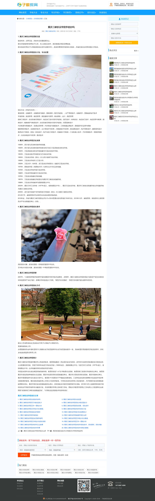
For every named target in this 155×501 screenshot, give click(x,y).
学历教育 (67, 12)
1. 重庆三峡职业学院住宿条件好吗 (29, 399)
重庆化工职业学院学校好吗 (123, 105)
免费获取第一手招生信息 (124, 43)
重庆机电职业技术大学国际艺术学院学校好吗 (68, 431)
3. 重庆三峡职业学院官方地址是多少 (30, 402)
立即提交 (24, 455)
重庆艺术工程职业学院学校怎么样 (125, 111)
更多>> (136, 51)
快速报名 (103, 12)
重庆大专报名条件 (65, 470)
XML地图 (60, 483)
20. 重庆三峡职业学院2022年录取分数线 (75, 428)
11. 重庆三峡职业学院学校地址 (28, 415)
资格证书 (79, 12)
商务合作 (40, 491)
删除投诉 (40, 488)
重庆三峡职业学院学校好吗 (123, 92)
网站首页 (23, 12)
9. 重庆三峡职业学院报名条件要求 (29, 412)
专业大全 (44, 12)
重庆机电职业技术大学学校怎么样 (125, 74)
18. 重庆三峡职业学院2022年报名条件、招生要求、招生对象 (82, 424)
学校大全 (33, 12)
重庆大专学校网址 (67, 472)
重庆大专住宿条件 (93, 472)
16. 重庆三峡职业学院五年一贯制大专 (74, 421)
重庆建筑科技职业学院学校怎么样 (125, 68)
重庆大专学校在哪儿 (25, 472)
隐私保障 (61, 455)
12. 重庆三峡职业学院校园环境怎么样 (74, 415)
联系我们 (40, 483)
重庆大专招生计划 (39, 472)
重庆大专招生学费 (52, 470)
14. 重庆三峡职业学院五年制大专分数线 (75, 418)
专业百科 (20, 486)
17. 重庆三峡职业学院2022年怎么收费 (30, 424)
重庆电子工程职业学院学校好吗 (124, 63)
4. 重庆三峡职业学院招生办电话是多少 (74, 402)
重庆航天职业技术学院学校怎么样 (125, 80)
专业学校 (55, 12)
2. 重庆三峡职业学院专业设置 (71, 399)
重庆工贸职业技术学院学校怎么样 (35, 431)
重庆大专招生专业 (80, 472)
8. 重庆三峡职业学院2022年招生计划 (74, 409)
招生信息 (91, 12)
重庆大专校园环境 (92, 470)
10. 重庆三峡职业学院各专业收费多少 (74, 412)
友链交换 (40, 494)
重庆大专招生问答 (79, 470)
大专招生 (29, 18)
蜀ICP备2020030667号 (75, 499)
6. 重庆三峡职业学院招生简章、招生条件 (75, 406)
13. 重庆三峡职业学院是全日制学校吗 (30, 418)
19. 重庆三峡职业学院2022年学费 (29, 428)
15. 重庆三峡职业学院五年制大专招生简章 (32, 421)
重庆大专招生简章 (24, 470)
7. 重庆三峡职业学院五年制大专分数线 (30, 409)
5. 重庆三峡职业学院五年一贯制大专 (30, 406)
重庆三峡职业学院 (51, 31)
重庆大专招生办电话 (53, 472)
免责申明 (40, 486)
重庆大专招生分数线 (38, 470)
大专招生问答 (38, 18)
